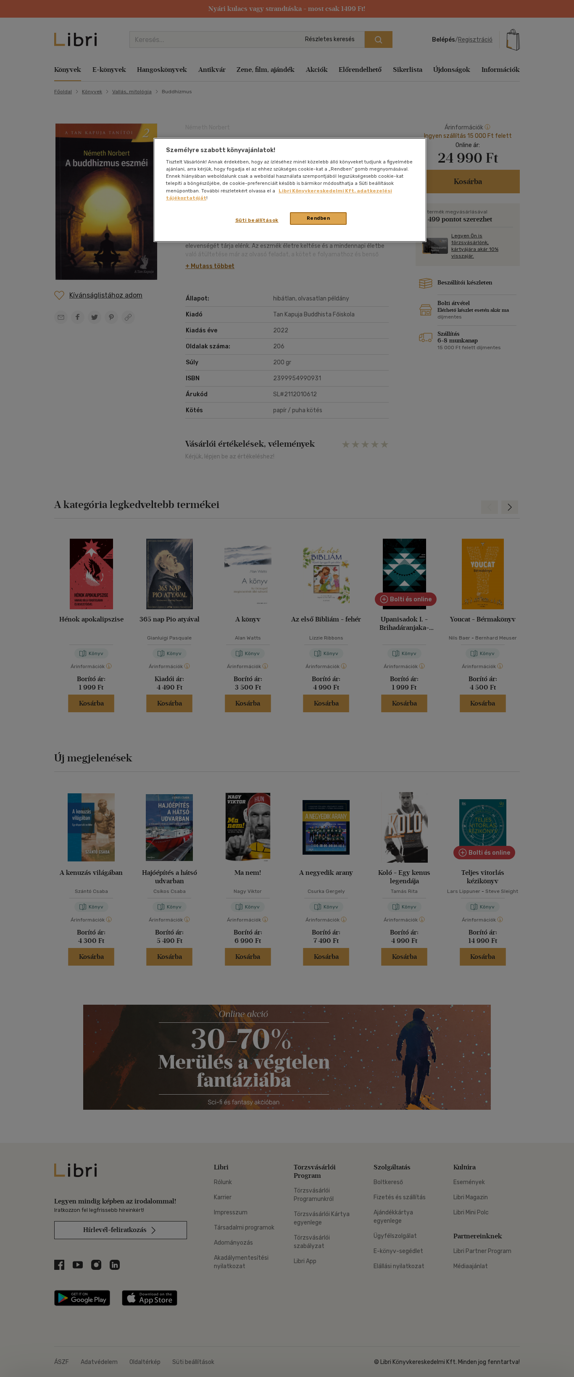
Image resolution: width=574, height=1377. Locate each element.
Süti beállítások (257, 220)
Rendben (318, 218)
